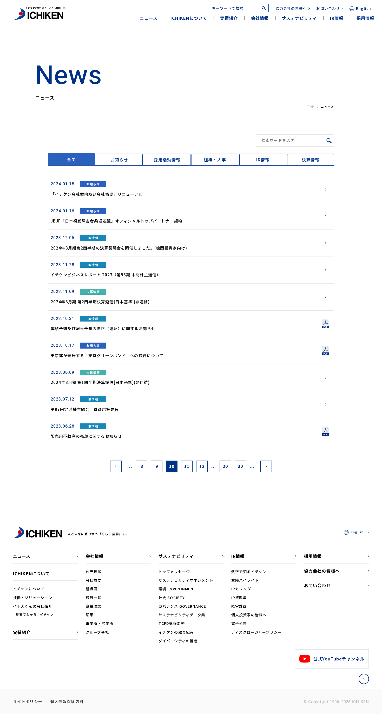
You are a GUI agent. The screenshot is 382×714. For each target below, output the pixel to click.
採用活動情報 (167, 159)
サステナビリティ (176, 556)
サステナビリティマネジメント (186, 580)
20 (225, 466)
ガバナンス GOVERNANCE (182, 606)
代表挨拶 (93, 571)
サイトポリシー (27, 701)
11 (186, 466)
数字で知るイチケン (249, 571)
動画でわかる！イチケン (35, 614)
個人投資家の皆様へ (249, 614)
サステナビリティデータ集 (182, 614)
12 (202, 466)
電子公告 (239, 623)
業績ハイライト (245, 580)
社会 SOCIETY (172, 597)
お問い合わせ (328, 8)
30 (240, 466)
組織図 (91, 588)
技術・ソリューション (32, 597)
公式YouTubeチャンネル (338, 659)
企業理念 (93, 606)
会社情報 (94, 556)
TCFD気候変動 (172, 623)
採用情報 (365, 18)
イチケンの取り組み (176, 632)
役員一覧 (93, 597)
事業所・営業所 (99, 623)
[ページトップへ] (364, 679)
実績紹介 (229, 18)
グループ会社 (97, 632)
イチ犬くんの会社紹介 (32, 606)
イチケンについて (28, 588)
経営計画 (239, 606)
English (363, 8)
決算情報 (310, 159)
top (310, 106)
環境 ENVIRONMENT (177, 588)
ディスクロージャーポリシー (256, 632)
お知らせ (119, 159)
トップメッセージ (174, 571)
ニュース (148, 18)
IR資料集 (239, 597)
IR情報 (262, 159)
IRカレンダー (243, 588)
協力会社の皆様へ (291, 8)
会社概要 (93, 580)
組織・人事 (215, 159)
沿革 (90, 614)
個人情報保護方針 (67, 701)
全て (71, 159)
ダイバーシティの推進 (178, 640)
